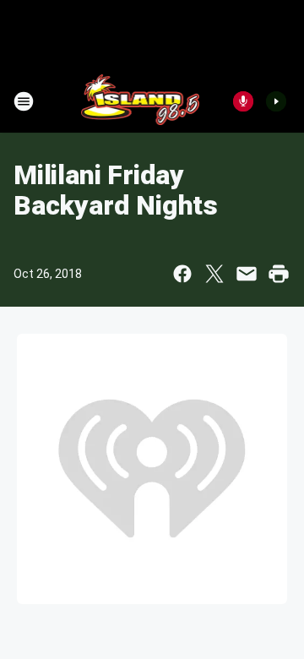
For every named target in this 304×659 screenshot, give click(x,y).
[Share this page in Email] (246, 274)
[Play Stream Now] (276, 101)
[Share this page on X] (214, 274)
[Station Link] (140, 101)
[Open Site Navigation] (24, 101)
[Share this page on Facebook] (182, 274)
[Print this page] (278, 274)
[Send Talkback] (243, 101)
